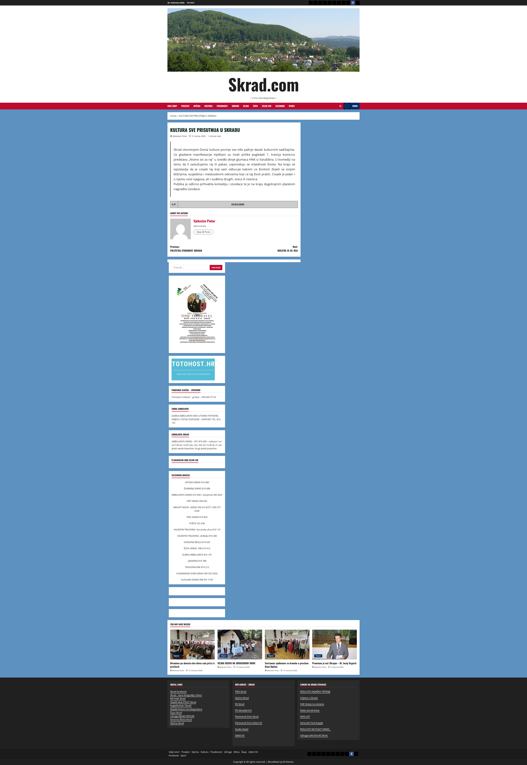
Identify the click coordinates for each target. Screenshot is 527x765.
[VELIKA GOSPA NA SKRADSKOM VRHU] (240, 644)
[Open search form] (340, 106)
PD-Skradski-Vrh (243, 710)
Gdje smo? (172, 106)
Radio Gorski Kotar (310, 710)
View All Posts (203, 231)
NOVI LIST (305, 716)
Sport (292, 106)
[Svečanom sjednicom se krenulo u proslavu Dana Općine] (287, 644)
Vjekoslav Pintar (180, 136)
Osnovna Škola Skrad (181, 719)
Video (355, 106)
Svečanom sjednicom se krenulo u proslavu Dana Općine (287, 664)
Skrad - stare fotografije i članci (186, 695)
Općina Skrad (177, 723)
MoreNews (273, 761)
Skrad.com (263, 84)
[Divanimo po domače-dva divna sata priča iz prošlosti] (192, 644)
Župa (255, 106)
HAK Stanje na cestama (312, 704)
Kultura (208, 106)
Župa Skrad (176, 712)
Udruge (235, 106)
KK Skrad (239, 704)
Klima (246, 106)
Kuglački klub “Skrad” (181, 705)
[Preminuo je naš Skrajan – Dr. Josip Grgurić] (334, 644)
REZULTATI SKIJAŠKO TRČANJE (315, 691)
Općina (197, 106)
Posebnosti (222, 106)
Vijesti (176, 656)
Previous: (186, 248)
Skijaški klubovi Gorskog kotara (186, 709)
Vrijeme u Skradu (309, 697)
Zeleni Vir (266, 106)
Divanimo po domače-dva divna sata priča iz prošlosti (192, 664)
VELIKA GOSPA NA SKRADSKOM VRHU (236, 663)
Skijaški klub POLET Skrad (183, 702)
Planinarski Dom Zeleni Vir (248, 722)
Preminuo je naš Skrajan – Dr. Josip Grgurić (334, 663)
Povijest (185, 106)
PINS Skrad (240, 691)
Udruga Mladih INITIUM (182, 716)
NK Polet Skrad (178, 698)
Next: (287, 248)
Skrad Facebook (178, 691)
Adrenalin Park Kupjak (311, 722)
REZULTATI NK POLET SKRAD (315, 729)
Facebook (280, 106)
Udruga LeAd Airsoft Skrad (314, 735)
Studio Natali (241, 729)
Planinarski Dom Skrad (247, 716)
